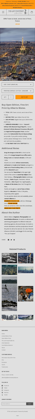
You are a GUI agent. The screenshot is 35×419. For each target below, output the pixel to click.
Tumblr (6, 395)
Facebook (6, 385)
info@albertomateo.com (11, 201)
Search (3, 364)
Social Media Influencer (7, 345)
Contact (3, 350)
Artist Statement (5, 343)
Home (3, 333)
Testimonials (5, 367)
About (3, 347)
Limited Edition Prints (7, 336)
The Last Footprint (12, 411)
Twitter (5, 388)
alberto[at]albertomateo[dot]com (10, 377)
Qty (5, 97)
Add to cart (24, 97)
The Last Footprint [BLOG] (8, 340)
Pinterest (6, 392)
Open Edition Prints (6, 338)
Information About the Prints (8, 357)
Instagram (6, 390)
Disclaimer (4, 362)
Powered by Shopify (23, 411)
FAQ (3, 360)
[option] (17, 54)
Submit (29, 403)
